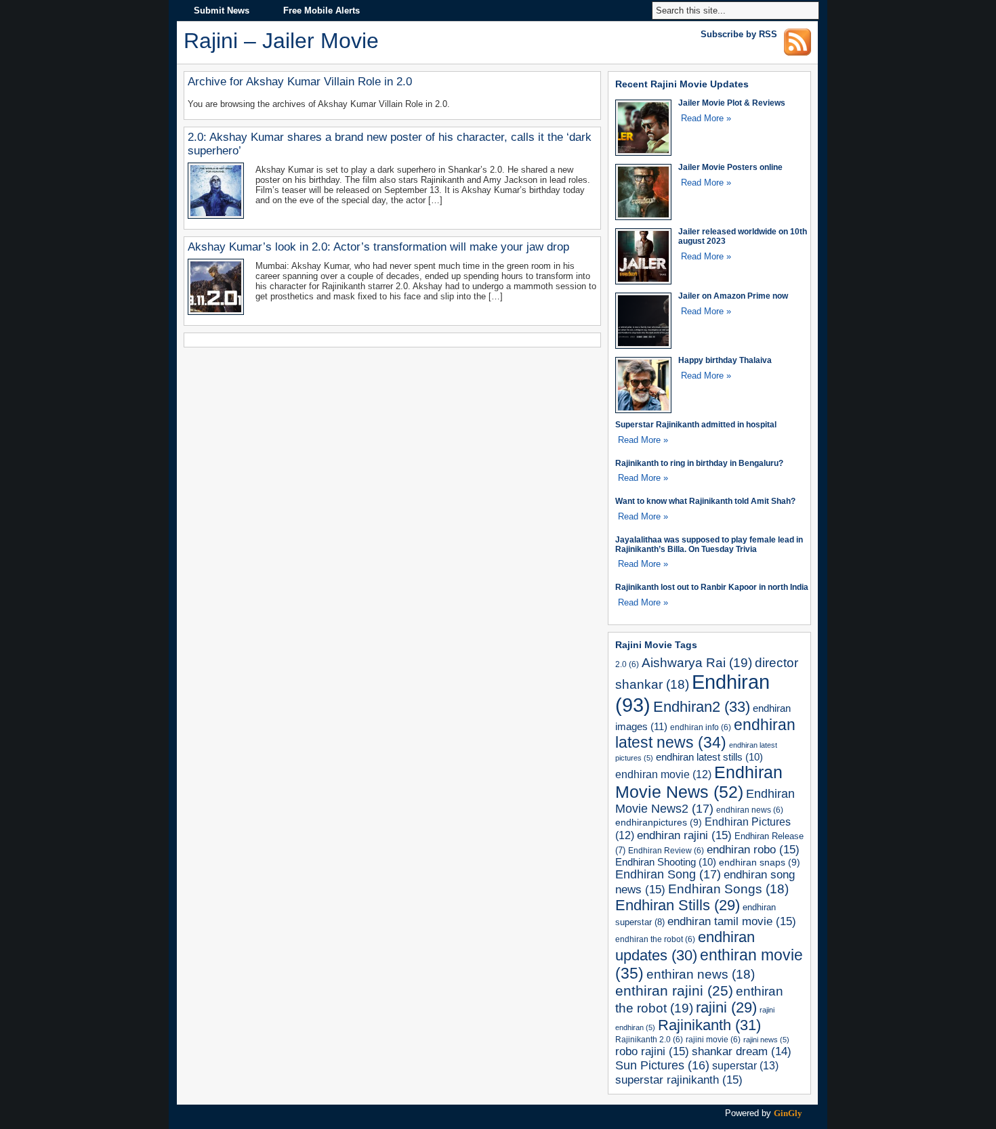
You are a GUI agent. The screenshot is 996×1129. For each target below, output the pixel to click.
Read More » (706, 118)
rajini (726, 1007)
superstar (745, 1065)
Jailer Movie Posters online (730, 167)
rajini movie (713, 1039)
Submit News (221, 10)
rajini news (766, 1040)
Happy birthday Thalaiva (725, 360)
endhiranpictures (658, 822)
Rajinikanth (709, 1025)
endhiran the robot (655, 939)
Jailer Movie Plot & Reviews (731, 102)
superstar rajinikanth (679, 1079)
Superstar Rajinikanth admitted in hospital (695, 424)
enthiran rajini (674, 990)
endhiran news (749, 809)
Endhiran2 (701, 706)
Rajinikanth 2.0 (649, 1039)
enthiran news (700, 974)
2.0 (627, 664)
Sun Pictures (662, 1065)
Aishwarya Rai (697, 663)
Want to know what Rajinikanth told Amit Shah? (705, 500)
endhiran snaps (759, 862)
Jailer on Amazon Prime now (733, 295)
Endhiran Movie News (699, 782)
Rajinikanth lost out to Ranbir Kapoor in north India (711, 586)
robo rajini (652, 1051)
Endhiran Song (668, 874)
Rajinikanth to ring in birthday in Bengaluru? (699, 463)
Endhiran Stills (677, 905)
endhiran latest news (705, 734)
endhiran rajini (684, 835)
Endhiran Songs (728, 889)
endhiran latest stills (709, 757)
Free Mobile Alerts (321, 10)
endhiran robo (753, 849)
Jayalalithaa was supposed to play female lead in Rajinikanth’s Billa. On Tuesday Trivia (709, 544)
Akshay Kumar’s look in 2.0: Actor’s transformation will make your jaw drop (378, 246)
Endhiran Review (666, 850)
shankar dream (741, 1051)
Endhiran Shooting (665, 862)
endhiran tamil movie (731, 921)
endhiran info (700, 727)
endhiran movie (663, 774)
